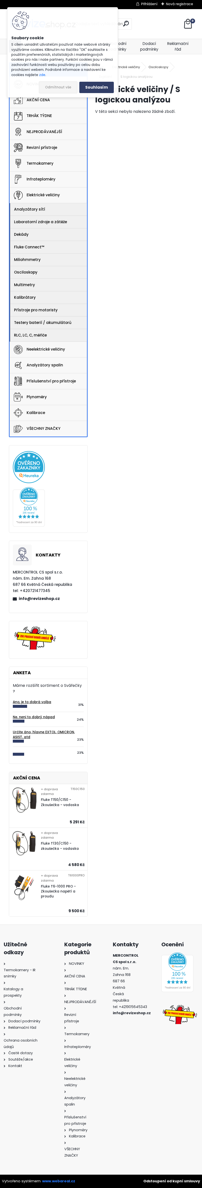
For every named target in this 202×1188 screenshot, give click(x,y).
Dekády (21, 234)
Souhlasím (96, 87)
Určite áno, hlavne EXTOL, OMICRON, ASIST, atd (44, 734)
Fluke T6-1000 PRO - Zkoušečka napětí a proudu (58, 891)
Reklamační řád (177, 46)
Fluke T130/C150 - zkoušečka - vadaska (60, 846)
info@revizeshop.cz (39, 598)
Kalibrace (36, 412)
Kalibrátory (25, 297)
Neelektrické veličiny (46, 349)
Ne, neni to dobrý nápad (34, 717)
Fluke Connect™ (29, 247)
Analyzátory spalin (45, 365)
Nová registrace (179, 3)
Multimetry (24, 284)
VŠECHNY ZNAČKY (43, 428)
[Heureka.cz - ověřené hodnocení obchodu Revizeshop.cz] (29, 490)
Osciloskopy (25, 272)
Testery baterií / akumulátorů (42, 322)
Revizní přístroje (42, 147)
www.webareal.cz (58, 1181)
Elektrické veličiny (43, 195)
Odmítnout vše (58, 87)
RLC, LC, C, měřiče (30, 335)
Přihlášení (149, 3)
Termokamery (40, 163)
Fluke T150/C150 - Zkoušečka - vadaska (60, 802)
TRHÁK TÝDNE (39, 115)
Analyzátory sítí (29, 209)
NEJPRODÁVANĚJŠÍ (44, 131)
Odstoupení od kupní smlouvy (171, 1181)
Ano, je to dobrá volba (32, 702)
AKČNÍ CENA (38, 99)
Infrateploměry (41, 179)
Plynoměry (37, 396)
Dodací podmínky (149, 46)
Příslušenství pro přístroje (51, 381)
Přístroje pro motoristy (36, 310)
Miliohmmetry (27, 259)
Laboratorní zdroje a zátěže (40, 221)
